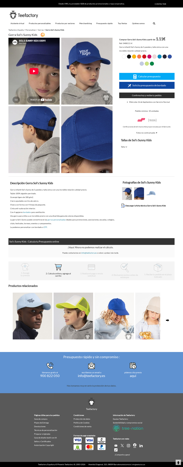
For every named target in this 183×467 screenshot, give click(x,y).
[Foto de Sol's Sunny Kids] (34, 139)
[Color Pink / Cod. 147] (154, 57)
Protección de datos (82, 419)
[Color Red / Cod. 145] (144, 57)
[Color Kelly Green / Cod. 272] (152, 64)
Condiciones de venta (82, 426)
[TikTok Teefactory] (115, 450)
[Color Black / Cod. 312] (129, 57)
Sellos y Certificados (42, 441)
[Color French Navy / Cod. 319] (165, 57)
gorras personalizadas (57, 220)
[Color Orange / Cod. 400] (139, 57)
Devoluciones (40, 426)
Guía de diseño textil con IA (45, 438)
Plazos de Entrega (41, 423)
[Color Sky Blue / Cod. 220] (142, 64)
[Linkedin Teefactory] (141, 445)
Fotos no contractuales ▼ (147, 133)
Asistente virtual (17, 23)
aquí (133, 376)
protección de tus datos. (105, 385)
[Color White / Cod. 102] (124, 57)
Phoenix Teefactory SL (66, 464)
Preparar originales (42, 434)
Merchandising (85, 23)
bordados (27, 212)
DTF (45, 227)
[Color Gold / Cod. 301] (134, 57)
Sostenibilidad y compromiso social (127, 423)
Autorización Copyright (44, 445)
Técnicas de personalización (45, 430)
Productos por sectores (65, 23)
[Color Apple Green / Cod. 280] (147, 64)
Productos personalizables (40, 23)
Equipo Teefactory (120, 419)
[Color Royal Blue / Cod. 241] (170, 57)
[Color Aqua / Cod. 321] (160, 57)
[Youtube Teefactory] (116, 445)
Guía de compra (40, 419)
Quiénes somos (138, 23)
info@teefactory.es (89, 253)
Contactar (160, 4)
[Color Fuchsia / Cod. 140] (149, 57)
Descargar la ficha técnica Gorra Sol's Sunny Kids (145, 205)
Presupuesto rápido (104, 23)
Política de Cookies (81, 423)
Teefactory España (45, 464)
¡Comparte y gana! (122, 454)
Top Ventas (122, 23)
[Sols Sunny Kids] (86, 71)
